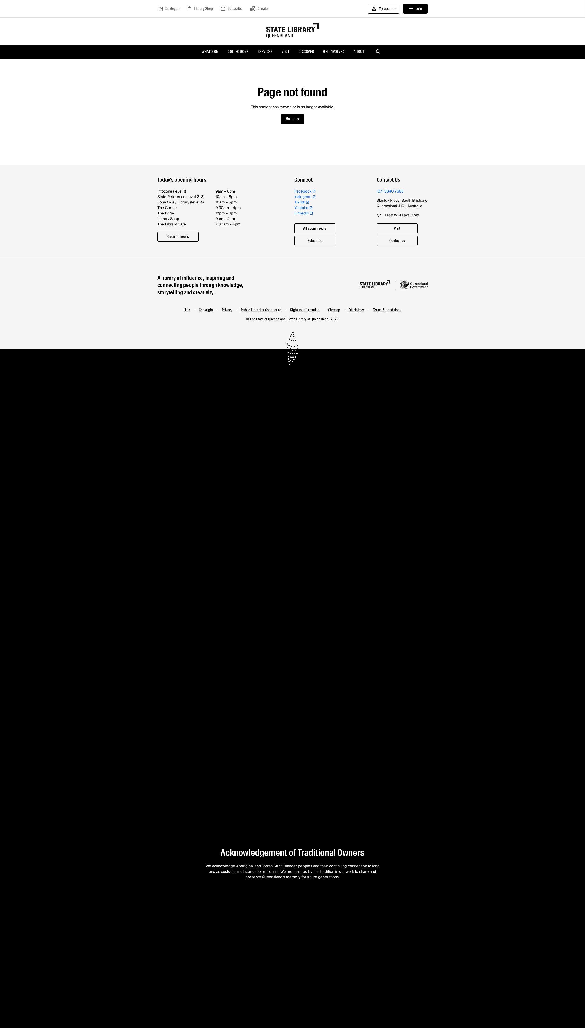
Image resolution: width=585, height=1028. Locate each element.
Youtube (301, 208)
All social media (314, 228)
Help (187, 310)
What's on (210, 51)
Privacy (227, 310)
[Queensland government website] (414, 284)
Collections (238, 51)
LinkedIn (301, 213)
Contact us (397, 240)
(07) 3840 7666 (390, 191)
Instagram (302, 197)
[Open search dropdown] (378, 52)
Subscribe (231, 8)
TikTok (299, 202)
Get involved (333, 51)
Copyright (206, 310)
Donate (259, 8)
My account (383, 8)
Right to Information (305, 310)
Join (415, 8)
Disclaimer (356, 310)
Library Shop (200, 8)
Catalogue (168, 8)
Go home (292, 118)
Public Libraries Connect (259, 310)
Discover (306, 51)
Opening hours (178, 236)
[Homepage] (375, 284)
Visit (285, 51)
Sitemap (334, 310)
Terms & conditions (387, 310)
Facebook (302, 191)
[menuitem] (210, 52)
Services (265, 51)
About (359, 51)
